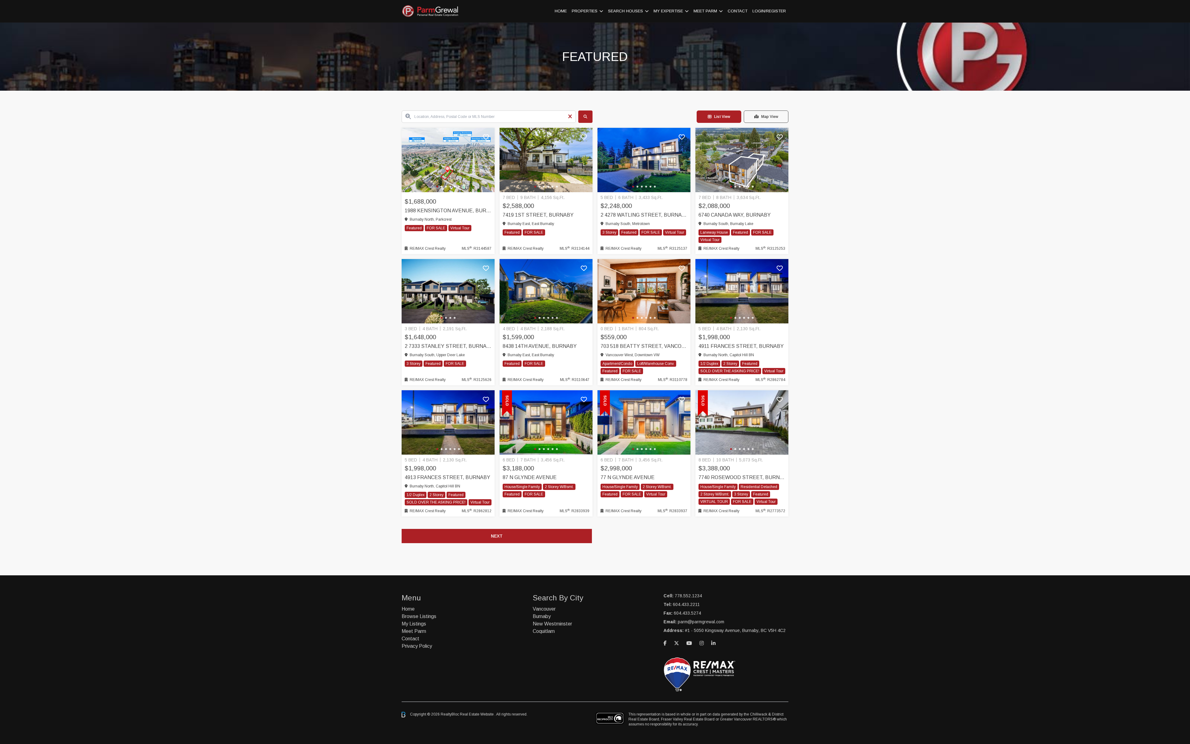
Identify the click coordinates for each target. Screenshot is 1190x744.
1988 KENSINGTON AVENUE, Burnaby (448, 210)
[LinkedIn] (713, 643)
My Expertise (668, 11)
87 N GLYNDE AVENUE (530, 477)
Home (561, 11)
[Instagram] (701, 643)
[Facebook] (665, 643)
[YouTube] (689, 643)
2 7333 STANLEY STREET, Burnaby (448, 346)
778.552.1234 (688, 595)
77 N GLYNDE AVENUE (627, 477)
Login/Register (769, 11)
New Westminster (552, 623)
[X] (676, 643)
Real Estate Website (477, 714)
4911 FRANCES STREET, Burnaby (741, 346)
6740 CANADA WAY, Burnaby (735, 215)
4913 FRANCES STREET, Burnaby (447, 477)
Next (497, 536)
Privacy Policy (417, 646)
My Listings (414, 623)
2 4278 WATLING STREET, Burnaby (644, 215)
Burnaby (542, 616)
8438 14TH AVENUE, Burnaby (540, 346)
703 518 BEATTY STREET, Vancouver (644, 346)
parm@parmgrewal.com (701, 621)
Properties (584, 11)
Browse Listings (419, 616)
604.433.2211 (686, 604)
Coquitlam (544, 631)
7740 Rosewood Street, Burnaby (742, 477)
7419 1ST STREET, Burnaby (538, 215)
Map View (769, 117)
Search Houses (625, 11)
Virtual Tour (459, 228)
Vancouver (544, 609)
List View (722, 117)
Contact (737, 11)
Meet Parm (705, 11)
